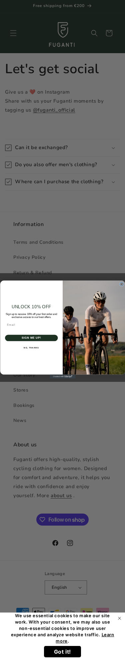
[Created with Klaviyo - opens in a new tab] (62, 376)
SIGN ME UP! (31, 337)
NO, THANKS (31, 347)
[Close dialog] (122, 284)
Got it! (62, 651)
